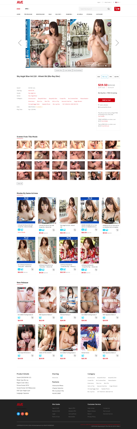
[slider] (63, 65)
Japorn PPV (71, 408)
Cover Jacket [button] (67, 70)
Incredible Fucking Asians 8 (25, 315)
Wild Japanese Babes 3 (109, 315)
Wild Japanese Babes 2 (109, 353)
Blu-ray (58, 14)
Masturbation (84, 98)
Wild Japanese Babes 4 (45, 315)
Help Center (108, 2)
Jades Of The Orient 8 (45, 353)
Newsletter (71, 416)
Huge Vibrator (78, 101)
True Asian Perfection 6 (24, 353)
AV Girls (80, 14)
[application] (68, 43)
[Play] (68, 43)
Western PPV (72, 411)
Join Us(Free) (72, 414)
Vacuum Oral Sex (66, 101)
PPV (26, 9)
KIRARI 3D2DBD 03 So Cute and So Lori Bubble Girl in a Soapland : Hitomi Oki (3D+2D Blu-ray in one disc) (90, 226)
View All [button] (20, 183)
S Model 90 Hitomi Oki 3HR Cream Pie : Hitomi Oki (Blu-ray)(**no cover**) (25, 226)
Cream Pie (63, 98)
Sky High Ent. (32, 93)
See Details (101, 116)
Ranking (69, 14)
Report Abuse (92, 411)
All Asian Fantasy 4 (65, 315)
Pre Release (28, 14)
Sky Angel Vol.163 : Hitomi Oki (67, 226)
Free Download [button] (77, 70)
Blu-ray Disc (56, 104)
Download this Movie (105, 107)
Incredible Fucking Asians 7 (89, 315)
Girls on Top (55, 101)
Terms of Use (56, 416)
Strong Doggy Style (34, 104)
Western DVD (56, 411)
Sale (50, 14)
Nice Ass (39, 101)
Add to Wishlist (104, 105)
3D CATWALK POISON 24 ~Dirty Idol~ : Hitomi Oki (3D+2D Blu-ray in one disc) (25, 265)
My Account (106, 411)
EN (118, 2)
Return (90, 414)
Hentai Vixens (85, 353)
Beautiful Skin (53, 98)
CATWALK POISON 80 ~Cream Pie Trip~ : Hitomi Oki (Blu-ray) (68, 265)
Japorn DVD (55, 408)
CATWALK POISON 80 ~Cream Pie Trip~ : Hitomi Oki (90, 266)
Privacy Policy (92, 416)
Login (98, 2)
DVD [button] (98, 77)
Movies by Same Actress (27, 193)
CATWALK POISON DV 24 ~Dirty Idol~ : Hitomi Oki (46, 266)
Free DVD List (105, 126)
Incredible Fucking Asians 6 (67, 353)
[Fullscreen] (109, 66)
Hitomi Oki (31, 90)
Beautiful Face (42, 98)
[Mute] (106, 66)
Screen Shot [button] (59, 70)
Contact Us (106, 408)
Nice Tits (47, 101)
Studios (89, 14)
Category (99, 14)
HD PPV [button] (116, 77)
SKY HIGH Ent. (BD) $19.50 (70, 104)
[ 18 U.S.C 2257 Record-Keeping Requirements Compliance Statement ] (100, 424)
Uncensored (31, 98)
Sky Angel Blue (32, 96)
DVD (18, 9)
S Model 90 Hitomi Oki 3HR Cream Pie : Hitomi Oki (46, 226)
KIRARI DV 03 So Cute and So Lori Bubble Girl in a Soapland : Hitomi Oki (111, 226)
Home (18, 14)
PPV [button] (111, 77)
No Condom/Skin (73, 98)
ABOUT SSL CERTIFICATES (21, 408)
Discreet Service (108, 414)
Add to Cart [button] (106, 100)
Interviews (31, 101)
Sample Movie (46, 104)
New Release (40, 14)
